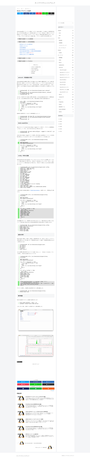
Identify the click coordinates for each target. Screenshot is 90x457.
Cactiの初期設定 (23, 47)
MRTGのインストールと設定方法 (26, 44)
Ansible (66, 52)
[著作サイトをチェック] (23, 389)
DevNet (65, 50)
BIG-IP (66, 62)
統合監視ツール (20, 361)
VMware (65, 30)
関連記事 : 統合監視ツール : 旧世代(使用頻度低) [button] (27, 41)
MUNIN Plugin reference (35, 190)
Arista (66, 60)
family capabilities (35, 68)
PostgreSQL (66, 101)
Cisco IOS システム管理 (66, 89)
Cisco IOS (66, 67)
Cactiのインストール (24, 45)
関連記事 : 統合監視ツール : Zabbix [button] (25, 58)
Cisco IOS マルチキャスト (66, 77)
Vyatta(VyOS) (66, 65)
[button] (51, 13)
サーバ (65, 99)
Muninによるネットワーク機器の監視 (27, 54)
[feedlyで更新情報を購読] (36, 389)
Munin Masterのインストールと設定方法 (27, 49)
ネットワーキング (66, 47)
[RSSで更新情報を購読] (48, 389)
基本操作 (66, 40)
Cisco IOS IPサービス (66, 92)
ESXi (66, 33)
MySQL (66, 111)
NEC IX (66, 94)
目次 (34, 64)
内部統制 (66, 42)
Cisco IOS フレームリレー (66, 72)
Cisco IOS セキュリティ (66, 87)
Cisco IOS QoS (66, 84)
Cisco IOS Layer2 (66, 69)
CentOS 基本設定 (66, 109)
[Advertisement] (35, 23)
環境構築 (66, 57)
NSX (66, 35)
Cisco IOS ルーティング (66, 74)
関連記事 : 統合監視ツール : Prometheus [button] (25, 61)
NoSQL (66, 104)
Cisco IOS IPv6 (66, 82)
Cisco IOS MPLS (66, 79)
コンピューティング (66, 45)
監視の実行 (33, 71)
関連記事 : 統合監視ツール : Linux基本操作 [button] (26, 38)
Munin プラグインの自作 (24, 52)
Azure (65, 37)
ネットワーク (65, 55)
